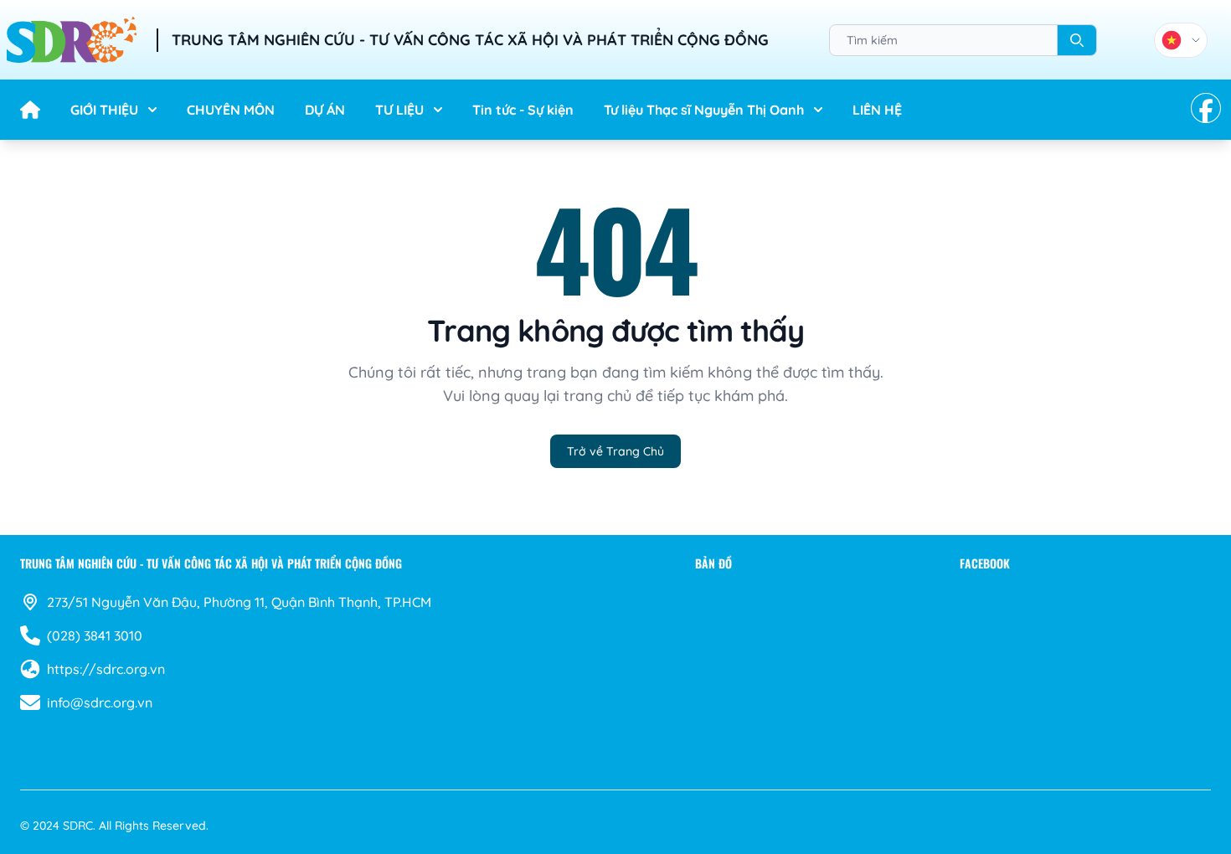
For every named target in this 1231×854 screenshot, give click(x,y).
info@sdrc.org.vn (99, 702)
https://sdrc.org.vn (106, 669)
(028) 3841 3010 (94, 635)
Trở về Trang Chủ (615, 451)
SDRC (78, 825)
